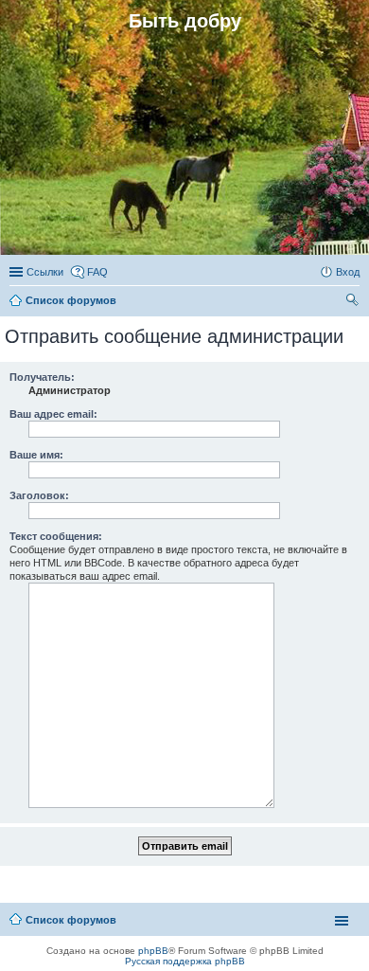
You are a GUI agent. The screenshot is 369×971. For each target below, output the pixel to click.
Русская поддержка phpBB (185, 961)
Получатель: (42, 377)
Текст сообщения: (55, 536)
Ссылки (44, 272)
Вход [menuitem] (348, 272)
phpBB (153, 950)
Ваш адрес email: (53, 414)
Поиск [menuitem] (354, 302)
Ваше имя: (36, 454)
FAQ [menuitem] (97, 272)
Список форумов (71, 920)
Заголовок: (39, 495)
